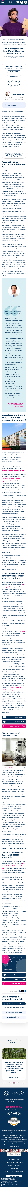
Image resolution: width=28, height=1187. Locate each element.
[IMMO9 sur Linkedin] (19, 1113)
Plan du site (14, 1168)
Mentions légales (14, 1165)
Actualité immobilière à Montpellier (16, 39)
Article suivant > (14, 1017)
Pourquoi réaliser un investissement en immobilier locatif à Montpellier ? (14, 154)
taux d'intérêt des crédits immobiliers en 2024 (14, 866)
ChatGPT (14, 72)
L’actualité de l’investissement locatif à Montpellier (13, 42)
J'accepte (23, 1182)
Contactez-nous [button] (14, 1176)
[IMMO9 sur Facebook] (8, 1113)
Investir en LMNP (8, 768)
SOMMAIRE (12, 105)
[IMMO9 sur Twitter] (12, 1113)
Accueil (4, 39)
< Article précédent (14, 1012)
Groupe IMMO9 (14, 1159)
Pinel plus (21, 631)
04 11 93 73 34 (20, 722)
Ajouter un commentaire (14, 1004)
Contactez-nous (19, 717)
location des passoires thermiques (13, 470)
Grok (14, 81)
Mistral (14, 86)
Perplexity (14, 76)
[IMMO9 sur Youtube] (15, 1113)
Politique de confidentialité (14, 1162)
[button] (21, 2)
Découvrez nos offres (17, 726)
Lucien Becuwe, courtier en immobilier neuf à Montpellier (14, 404)
